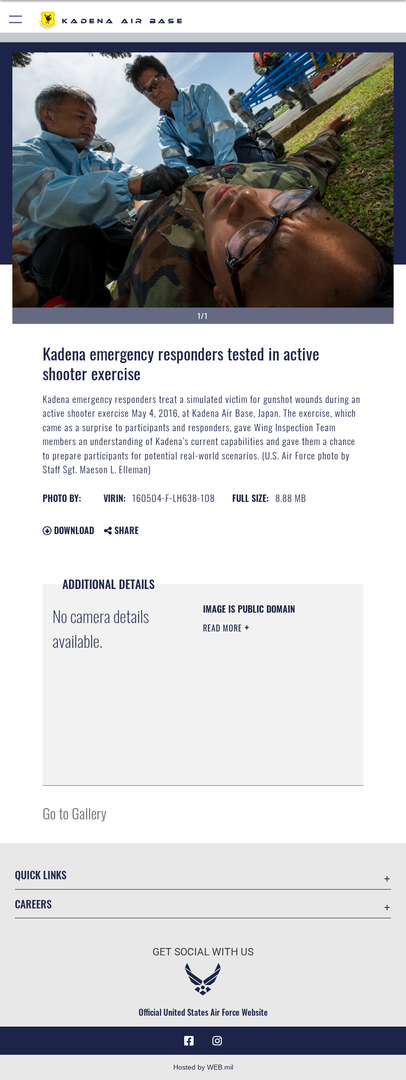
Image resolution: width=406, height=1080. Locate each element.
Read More (224, 628)
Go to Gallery (74, 812)
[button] (16, 21)
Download (72, 530)
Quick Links (40, 874)
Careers (33, 903)
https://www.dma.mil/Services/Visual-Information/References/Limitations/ (263, 753)
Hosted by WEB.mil (203, 1067)
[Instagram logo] (216, 1041)
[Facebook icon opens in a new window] (189, 1041)
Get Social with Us (203, 952)
